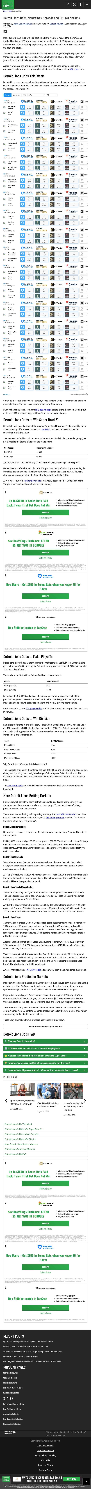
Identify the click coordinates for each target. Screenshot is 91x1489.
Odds (10, 11)
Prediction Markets (10, 1382)
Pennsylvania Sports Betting (13, 1404)
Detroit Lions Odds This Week (18, 1124)
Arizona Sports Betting (11, 1414)
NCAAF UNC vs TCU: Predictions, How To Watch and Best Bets (25, 1346)
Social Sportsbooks (10, 1377)
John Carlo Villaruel (23, 23)
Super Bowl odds (33, 480)
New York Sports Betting (12, 1409)
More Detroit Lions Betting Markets (21, 1144)
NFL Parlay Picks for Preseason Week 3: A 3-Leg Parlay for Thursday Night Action (32, 1361)
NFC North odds (15, 785)
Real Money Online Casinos (12, 1387)
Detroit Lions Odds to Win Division (20, 1139)
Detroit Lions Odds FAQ (15, 1154)
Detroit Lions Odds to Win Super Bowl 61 (23, 1129)
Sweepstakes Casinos (11, 1392)
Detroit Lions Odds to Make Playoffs (21, 1134)
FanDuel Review (45, 601)
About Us (45, 1460)
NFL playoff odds (34, 708)
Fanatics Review (45, 642)
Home (5, 11)
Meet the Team (45, 1465)
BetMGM (46, 429)
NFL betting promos (55, 817)
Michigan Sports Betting (11, 1424)
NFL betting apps (43, 409)
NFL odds (73, 69)
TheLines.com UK (45, 1445)
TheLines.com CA (45, 1450)
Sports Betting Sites (10, 1372)
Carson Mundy (57, 23)
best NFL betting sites (66, 814)
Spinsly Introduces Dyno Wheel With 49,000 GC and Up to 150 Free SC (28, 1341)
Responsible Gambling (45, 1455)
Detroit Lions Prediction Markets (20, 1149)
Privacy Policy (45, 1470)
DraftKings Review (45, 557)
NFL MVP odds (34, 970)
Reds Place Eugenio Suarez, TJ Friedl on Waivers (20, 1356)
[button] (68, 4)
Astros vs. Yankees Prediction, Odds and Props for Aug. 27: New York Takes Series (32, 1351)
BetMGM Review (45, 517)
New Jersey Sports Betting (13, 1419)
